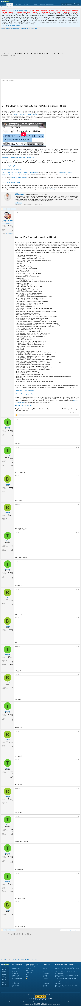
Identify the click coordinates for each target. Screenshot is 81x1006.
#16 (78, 788)
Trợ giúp (35, 4)
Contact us (28, 968)
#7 (78, 532)
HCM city (11, 437)
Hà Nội (11, 232)
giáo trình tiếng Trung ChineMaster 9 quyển (25, 114)
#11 (78, 646)
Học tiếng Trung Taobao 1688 (16, 969)
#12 (78, 674)
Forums (10, 4)
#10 (78, 617)
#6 (78, 504)
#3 (78, 419)
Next (13, 209)
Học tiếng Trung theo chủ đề (16, 976)
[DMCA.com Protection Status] (40, 997)
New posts (3, 6)
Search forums (10, 6)
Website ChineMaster (46, 986)
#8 (78, 561)
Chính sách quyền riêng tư (47, 4)
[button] (22, 4)
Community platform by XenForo (40, 994)
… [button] (7, 209)
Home (3, 4)
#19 (78, 873)
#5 (78, 475)
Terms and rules (29, 970)
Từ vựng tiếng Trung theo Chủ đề (17, 979)
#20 (78, 901)
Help (27, 974)
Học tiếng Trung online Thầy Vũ (11, 25)
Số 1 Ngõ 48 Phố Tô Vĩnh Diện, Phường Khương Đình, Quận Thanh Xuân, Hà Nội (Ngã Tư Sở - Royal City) (67, 968)
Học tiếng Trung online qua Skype (11, 182)
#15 (78, 759)
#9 (78, 589)
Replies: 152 (11, 80)
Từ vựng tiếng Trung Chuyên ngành (17, 982)
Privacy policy (29, 972)
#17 (78, 816)
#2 (78, 212)
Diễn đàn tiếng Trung (33, 998)
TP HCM (45, 194)
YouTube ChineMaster (46, 969)
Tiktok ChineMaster (46, 982)
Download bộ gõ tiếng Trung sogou (11, 166)
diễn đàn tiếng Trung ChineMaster (56, 189)
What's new (17, 4)
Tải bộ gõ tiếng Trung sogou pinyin (11, 169)
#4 (78, 447)
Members (27, 4)
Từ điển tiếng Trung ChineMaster (16, 972)
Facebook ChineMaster (46, 976)
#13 (78, 703)
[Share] (79, 81)
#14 (78, 731)
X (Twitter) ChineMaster (46, 979)
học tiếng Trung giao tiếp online (18, 177)
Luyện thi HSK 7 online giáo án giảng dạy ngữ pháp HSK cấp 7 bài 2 (20, 157)
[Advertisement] (40, 41)
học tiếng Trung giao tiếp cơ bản (18, 10)
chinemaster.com (9, 233)
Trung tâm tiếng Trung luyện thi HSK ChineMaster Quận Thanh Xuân (20, 172)
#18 (78, 845)
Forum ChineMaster (46, 972)
